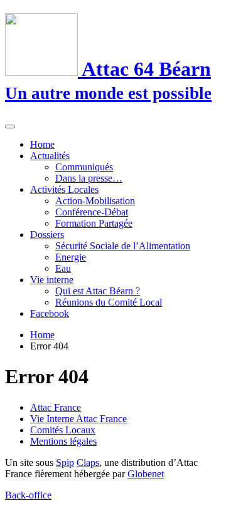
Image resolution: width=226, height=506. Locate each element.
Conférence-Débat (91, 212)
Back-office (28, 495)
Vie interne (51, 279)
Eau (63, 268)
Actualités (50, 155)
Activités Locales (64, 189)
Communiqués (84, 167)
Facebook (49, 313)
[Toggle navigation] (10, 126)
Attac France (55, 407)
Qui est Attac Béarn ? (97, 291)
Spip (65, 462)
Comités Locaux (62, 430)
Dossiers (47, 234)
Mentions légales (63, 441)
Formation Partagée (93, 223)
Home (42, 144)
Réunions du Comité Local (108, 302)
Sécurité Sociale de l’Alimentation (122, 245)
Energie (70, 257)
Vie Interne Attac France (78, 418)
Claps (88, 462)
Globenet (145, 473)
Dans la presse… (88, 178)
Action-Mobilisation (95, 200)
